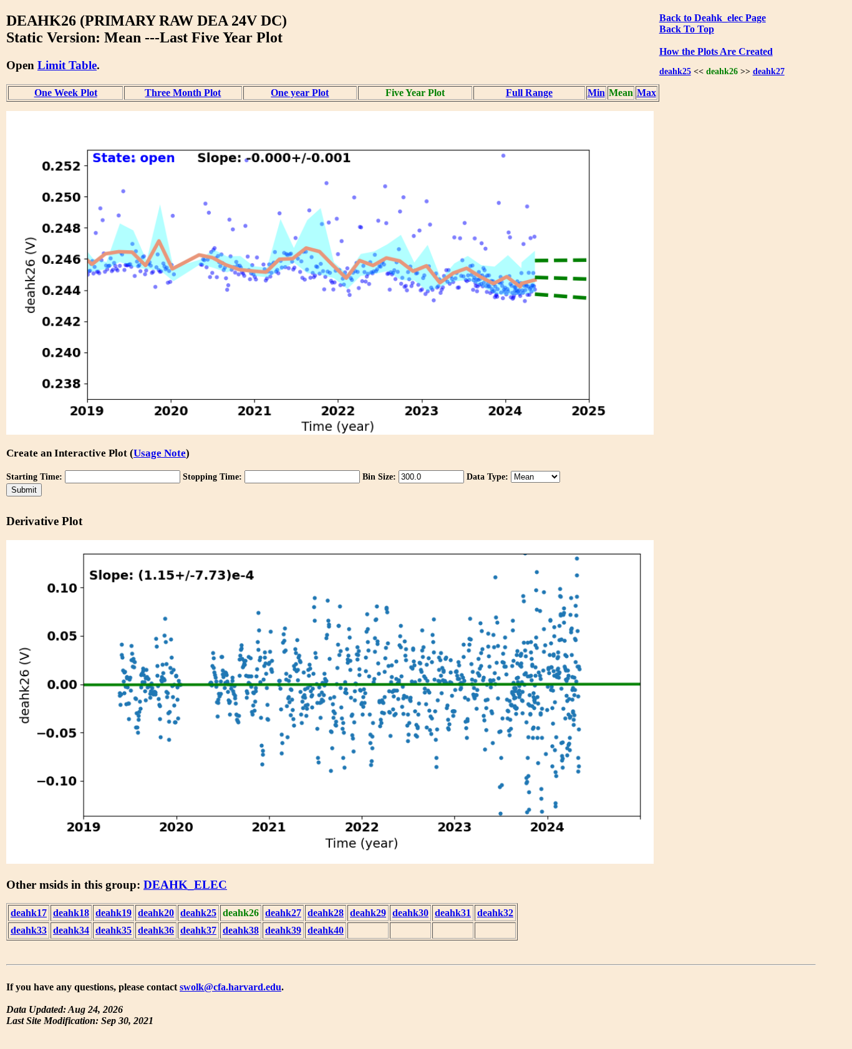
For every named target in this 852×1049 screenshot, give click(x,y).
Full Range (529, 92)
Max (646, 92)
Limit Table (67, 65)
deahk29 (368, 912)
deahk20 (156, 912)
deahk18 (71, 912)
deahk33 (29, 930)
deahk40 (325, 930)
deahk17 (29, 912)
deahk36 (156, 930)
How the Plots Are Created (716, 51)
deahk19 (113, 912)
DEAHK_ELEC (185, 884)
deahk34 (71, 930)
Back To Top (686, 29)
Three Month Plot (183, 92)
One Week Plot (65, 92)
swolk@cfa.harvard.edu (230, 987)
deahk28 (325, 912)
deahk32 (495, 912)
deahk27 (769, 71)
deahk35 (113, 930)
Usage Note (159, 453)
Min (596, 92)
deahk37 (198, 930)
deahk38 (241, 930)
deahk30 (410, 912)
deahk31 (453, 912)
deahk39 (283, 930)
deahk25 (675, 71)
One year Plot (300, 92)
